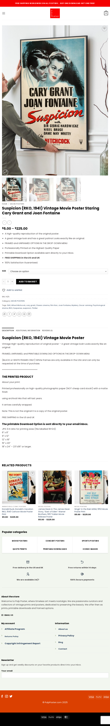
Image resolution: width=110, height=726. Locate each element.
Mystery (75, 305)
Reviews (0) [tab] (47, 330)
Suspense (17, 308)
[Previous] (7, 100)
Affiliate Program (15, 629)
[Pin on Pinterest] (24, 314)
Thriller (35, 308)
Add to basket (28, 281)
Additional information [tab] (28, 330)
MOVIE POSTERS (17, 204)
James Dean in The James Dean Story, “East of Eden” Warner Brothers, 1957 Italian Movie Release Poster (54, 513)
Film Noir (54, 305)
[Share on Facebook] (9, 314)
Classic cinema (43, 305)
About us (63, 629)
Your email (6, 670)
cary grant (30, 305)
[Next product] (4, 222)
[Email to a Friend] (19, 314)
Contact (62, 649)
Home (4, 204)
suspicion (27, 308)
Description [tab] (8, 330)
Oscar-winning (85, 305)
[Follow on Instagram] (6, 696)
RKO (10, 308)
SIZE (4, 271)
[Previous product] (9, 222)
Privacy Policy (66, 635)
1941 (8, 305)
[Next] (102, 100)
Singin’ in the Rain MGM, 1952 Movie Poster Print (91, 510)
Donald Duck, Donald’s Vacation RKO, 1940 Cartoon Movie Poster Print (17, 512)
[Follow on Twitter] (11, 696)
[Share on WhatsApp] (4, 314)
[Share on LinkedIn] (29, 314)
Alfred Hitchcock (18, 305)
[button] (3, 13)
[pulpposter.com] (55, 13)
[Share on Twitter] (14, 314)
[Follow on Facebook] (2, 696)
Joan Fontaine (64, 305)
